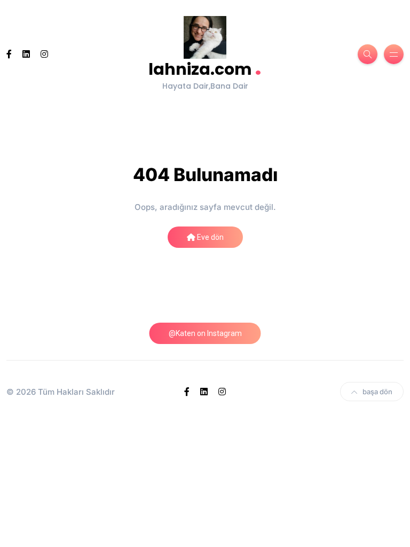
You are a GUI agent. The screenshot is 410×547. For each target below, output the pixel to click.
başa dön (377, 391)
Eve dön (209, 237)
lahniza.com (205, 68)
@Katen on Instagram (205, 333)
